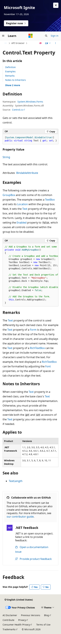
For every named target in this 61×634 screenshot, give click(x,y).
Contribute (8, 620)
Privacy (22, 620)
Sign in (54, 35)
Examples (10, 71)
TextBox (50, 199)
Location (22, 204)
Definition (10, 67)
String (6, 157)
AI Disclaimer (10, 615)
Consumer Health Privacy (16, 624)
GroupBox (9, 195)
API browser (18, 43)
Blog (46, 615)
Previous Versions (30, 615)
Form (33, 329)
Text (24, 209)
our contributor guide (20, 516)
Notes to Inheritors (15, 80)
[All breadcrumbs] (5, 43)
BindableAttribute (27, 173)
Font (48, 366)
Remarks (10, 75)
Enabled (22, 222)
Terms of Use (43, 624)
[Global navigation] (3, 36)
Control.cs (17, 109)
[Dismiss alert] (55, 5)
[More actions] (55, 43)
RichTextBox (37, 348)
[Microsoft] (30, 36)
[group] (30, 275)
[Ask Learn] (40, 43)
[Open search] (46, 36)
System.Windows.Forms (30, 101)
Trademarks (9, 629)
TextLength (15, 481)
